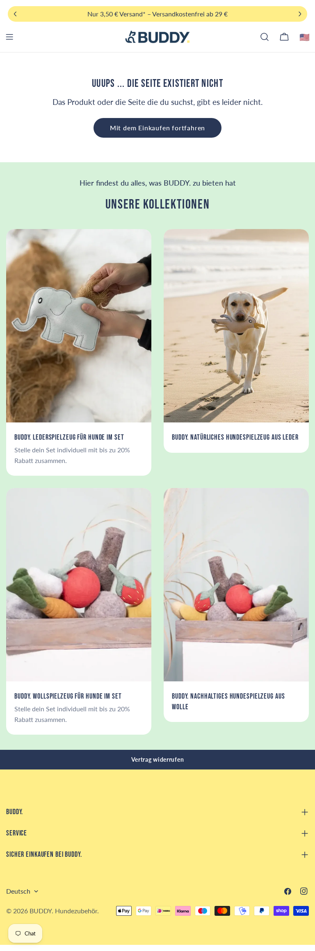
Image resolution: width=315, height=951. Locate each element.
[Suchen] (264, 37)
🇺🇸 (304, 37)
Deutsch (18, 891)
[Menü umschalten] (9, 37)
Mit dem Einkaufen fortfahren (157, 128)
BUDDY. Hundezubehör (63, 911)
